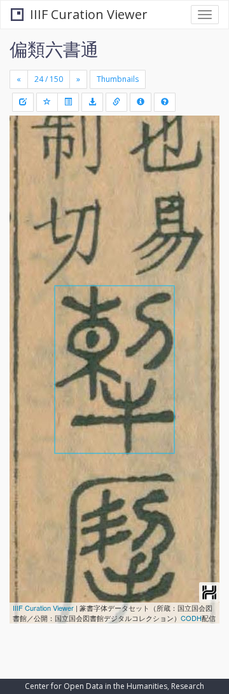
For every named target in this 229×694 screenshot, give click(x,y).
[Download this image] (92, 102)
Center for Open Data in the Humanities (96, 686)
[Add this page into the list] (47, 102)
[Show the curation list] (68, 102)
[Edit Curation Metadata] (23, 102)
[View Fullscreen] (26, 179)
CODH (191, 618)
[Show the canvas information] (116, 102)
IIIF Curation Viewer (89, 14)
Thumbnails (118, 79)
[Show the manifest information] (140, 102)
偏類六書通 (54, 49)
